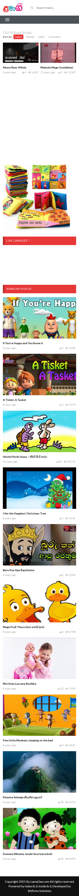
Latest (18, 36)
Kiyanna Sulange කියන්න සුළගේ (22, 797)
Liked (41, 36)
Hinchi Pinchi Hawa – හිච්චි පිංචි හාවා (25, 456)
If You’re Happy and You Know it (23, 343)
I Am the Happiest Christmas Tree (24, 513)
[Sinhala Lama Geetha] (13, 8)
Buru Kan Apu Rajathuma (18, 570)
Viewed (30, 36)
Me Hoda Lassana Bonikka (19, 683)
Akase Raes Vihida (14, 67)
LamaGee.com (39, 881)
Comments (54, 36)
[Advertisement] (39, 118)
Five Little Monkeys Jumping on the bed (28, 740)
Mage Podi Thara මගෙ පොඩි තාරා (23, 627)
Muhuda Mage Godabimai (56, 67)
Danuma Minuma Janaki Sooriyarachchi (27, 854)
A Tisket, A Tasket (14, 399)
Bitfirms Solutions (39, 891)
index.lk (30, 886)
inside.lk (43, 886)
